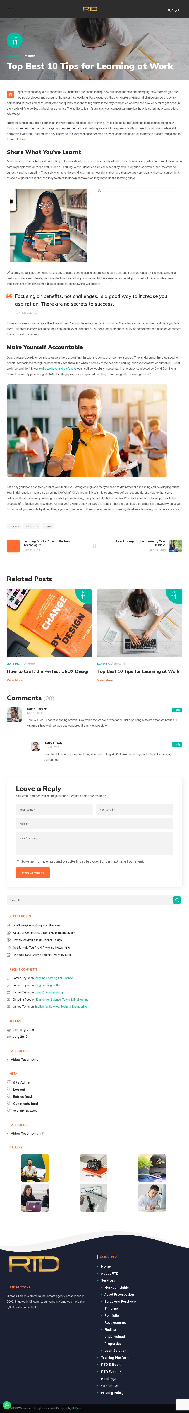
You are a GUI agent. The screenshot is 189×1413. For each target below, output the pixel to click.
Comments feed (25, 1103)
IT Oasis (77, 1408)
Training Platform (115, 1358)
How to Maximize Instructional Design (37, 940)
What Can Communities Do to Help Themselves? (44, 932)
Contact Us (109, 1386)
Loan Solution (115, 1350)
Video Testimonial (25, 1059)
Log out (19, 1089)
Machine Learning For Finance (54, 978)
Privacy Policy (112, 1393)
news (48, 526)
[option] (50, 225)
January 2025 (23, 1030)
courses (14, 526)
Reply (177, 709)
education (32, 526)
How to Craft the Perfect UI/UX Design (48, 671)
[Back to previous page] (94, 546)
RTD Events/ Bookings (111, 1375)
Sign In (176, 10)
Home (106, 1266)
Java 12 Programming (49, 992)
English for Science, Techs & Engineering (62, 999)
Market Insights (116, 1287)
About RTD (109, 1273)
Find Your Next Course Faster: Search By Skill (42, 955)
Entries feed (22, 1096)
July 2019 (20, 1036)
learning (13, 56)
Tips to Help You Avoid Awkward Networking (41, 947)
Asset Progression (119, 1294)
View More (15, 680)
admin (32, 56)
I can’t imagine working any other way (36, 925)
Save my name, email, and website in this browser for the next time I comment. (82, 861)
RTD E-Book (111, 1365)
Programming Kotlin (47, 985)
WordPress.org (25, 1110)
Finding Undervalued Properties (114, 1336)
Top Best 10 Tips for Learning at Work (138, 671)
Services (108, 1280)
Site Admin (21, 1082)
